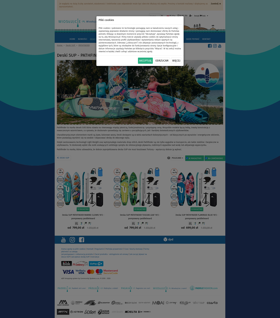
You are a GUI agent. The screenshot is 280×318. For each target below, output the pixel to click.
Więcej (176, 61)
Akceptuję (145, 61)
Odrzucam (161, 61)
